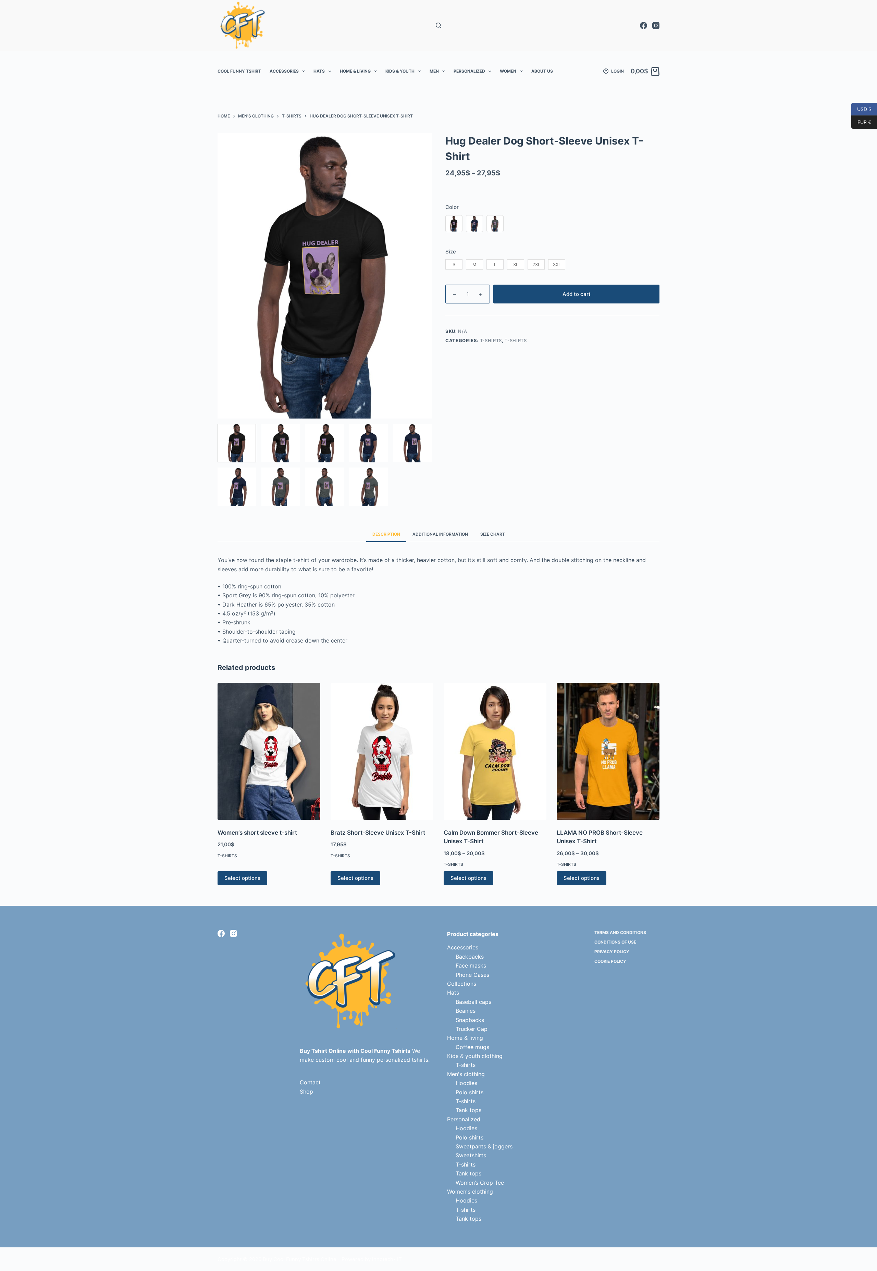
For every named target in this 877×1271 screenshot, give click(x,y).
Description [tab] (386, 534)
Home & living (355, 71)
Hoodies (466, 1083)
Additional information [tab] (440, 534)
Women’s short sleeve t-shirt (257, 832)
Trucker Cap (471, 1028)
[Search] (438, 25)
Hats (319, 71)
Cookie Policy (610, 961)
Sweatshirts (471, 1155)
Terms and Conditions (620, 932)
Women (508, 71)
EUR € (861, 122)
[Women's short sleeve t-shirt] (269, 751)
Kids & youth (400, 71)
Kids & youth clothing (475, 1055)
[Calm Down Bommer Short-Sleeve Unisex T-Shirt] (495, 751)
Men (434, 71)
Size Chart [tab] (492, 534)
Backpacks (470, 956)
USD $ (861, 109)
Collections (461, 983)
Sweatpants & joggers (484, 1146)
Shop (306, 1091)
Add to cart (577, 294)
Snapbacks (470, 1020)
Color (452, 207)
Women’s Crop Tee (480, 1182)
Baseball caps (473, 1001)
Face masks (471, 965)
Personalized (469, 71)
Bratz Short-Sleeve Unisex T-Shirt (378, 832)
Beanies (465, 1010)
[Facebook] (643, 25)
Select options (242, 878)
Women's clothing (470, 1191)
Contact (310, 1082)
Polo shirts (469, 1092)
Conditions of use (615, 942)
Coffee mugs (472, 1047)
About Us (542, 71)
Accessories (284, 71)
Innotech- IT (387, 1259)
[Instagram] (655, 25)
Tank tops (468, 1110)
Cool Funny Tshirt (239, 71)
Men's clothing (466, 1074)
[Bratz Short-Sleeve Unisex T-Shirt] (382, 751)
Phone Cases (472, 974)
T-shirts (491, 340)
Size (450, 251)
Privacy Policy (611, 951)
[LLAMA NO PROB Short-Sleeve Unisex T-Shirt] (608, 751)
